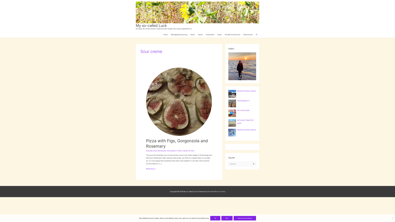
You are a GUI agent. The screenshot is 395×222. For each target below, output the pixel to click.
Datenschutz (248, 35)
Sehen (200, 35)
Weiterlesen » (151, 169)
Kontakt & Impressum (232, 35)
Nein (226, 218)
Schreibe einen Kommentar (156, 151)
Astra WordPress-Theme (216, 192)
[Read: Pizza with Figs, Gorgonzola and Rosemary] (179, 102)
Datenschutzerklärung (245, 218)
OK (215, 218)
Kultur (219, 35)
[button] (257, 35)
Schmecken (210, 35)
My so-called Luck (151, 25)
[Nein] (392, 218)
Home (165, 35)
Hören (192, 35)
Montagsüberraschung (179, 35)
